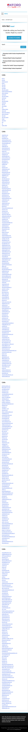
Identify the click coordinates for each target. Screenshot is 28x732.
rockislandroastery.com (6, 363)
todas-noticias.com (6, 572)
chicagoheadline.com (6, 143)
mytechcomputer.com (6, 371)
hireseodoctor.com (6, 229)
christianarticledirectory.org (7, 541)
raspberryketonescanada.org (8, 323)
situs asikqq (4, 106)
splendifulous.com (5, 240)
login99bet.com (5, 138)
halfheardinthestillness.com (7, 493)
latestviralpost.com (6, 615)
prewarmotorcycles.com (7, 415)
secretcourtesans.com (6, 140)
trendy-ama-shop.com (6, 302)
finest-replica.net (5, 293)
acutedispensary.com (6, 674)
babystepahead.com (6, 690)
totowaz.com (4, 679)
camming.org (4, 144)
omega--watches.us (6, 400)
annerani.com (4, 434)
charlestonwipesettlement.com (8, 680)
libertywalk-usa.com (6, 387)
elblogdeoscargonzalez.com (7, 475)
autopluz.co (4, 407)
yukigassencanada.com (6, 216)
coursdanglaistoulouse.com (7, 394)
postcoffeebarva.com (6, 598)
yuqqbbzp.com (5, 219)
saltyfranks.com (5, 433)
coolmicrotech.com (6, 339)
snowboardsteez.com (6, 625)
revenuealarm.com (5, 366)
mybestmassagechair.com (7, 494)
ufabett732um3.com (6, 281)
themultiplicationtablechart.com (8, 536)
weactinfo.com (5, 633)
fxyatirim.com (4, 185)
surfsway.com (5, 201)
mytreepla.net (5, 234)
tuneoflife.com (5, 705)
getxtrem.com (5, 632)
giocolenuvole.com (6, 178)
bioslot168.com (5, 373)
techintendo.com (5, 195)
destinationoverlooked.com (7, 692)
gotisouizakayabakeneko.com (8, 590)
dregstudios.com (5, 450)
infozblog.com (5, 471)
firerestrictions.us (5, 467)
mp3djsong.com (5, 392)
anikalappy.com (5, 261)
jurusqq (3, 80)
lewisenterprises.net (6, 172)
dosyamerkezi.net (5, 418)
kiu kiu (3, 83)
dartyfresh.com (5, 170)
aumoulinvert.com (5, 509)
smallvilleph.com (5, 446)
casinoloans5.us (5, 502)
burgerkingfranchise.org (7, 601)
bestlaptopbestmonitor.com (7, 483)
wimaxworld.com (5, 462)
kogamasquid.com (5, 535)
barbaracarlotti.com (6, 525)
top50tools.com (5, 429)
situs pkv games (5, 90)
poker (3, 716)
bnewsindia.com (5, 313)
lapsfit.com (4, 230)
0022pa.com (4, 437)
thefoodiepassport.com (6, 510)
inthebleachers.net (5, 528)
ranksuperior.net (5, 688)
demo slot (4, 111)
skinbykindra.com (5, 357)
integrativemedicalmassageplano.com (9, 653)
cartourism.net (5, 520)
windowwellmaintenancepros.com (9, 706)
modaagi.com (4, 444)
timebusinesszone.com (6, 701)
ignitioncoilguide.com (6, 370)
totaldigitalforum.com (6, 347)
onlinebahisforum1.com (6, 141)
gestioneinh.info (5, 295)
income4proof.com (6, 159)
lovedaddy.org (5, 651)
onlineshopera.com (6, 169)
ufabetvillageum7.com (6, 251)
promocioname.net (6, 460)
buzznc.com (4, 353)
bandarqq (4, 103)
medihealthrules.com (6, 324)
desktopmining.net (6, 527)
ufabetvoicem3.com (6, 253)
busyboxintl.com (5, 594)
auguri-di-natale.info (6, 397)
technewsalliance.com (6, 276)
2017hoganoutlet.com (6, 556)
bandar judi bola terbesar (7, 91)
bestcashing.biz (5, 465)
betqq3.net (4, 501)
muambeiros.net (5, 470)
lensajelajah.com (5, 162)
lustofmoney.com (5, 700)
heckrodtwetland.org (6, 491)
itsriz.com (4, 580)
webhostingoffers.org (6, 190)
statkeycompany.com (6, 425)
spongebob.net (5, 593)
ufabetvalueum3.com (6, 248)
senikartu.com (5, 573)
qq (2, 124)
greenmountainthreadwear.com (8, 672)
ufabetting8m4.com (6, 245)
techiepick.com (5, 315)
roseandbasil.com (5, 486)
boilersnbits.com (5, 614)
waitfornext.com (5, 285)
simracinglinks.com (6, 416)
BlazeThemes (18, 729)
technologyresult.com (6, 188)
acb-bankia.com (5, 656)
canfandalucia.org (5, 329)
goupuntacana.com (6, 148)
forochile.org (4, 455)
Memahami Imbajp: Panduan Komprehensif (12, 68)
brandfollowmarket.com (7, 682)
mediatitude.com (5, 413)
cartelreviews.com (5, 200)
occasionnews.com (6, 698)
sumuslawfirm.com (6, 669)
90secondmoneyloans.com (7, 208)
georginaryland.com (6, 484)
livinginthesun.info (5, 578)
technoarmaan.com (6, 349)
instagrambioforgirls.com (7, 627)
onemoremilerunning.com (7, 624)
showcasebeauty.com (6, 421)
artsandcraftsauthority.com (7, 374)
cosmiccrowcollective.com (7, 586)
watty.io (3, 577)
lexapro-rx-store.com (6, 530)
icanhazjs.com (4, 515)
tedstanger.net (5, 279)
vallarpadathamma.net (6, 603)
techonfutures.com (6, 319)
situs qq (3, 99)
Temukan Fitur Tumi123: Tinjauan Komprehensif (13, 65)
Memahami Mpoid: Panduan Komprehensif (12, 58)
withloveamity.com (6, 182)
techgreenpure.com (6, 196)
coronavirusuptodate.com (7, 222)
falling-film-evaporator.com (7, 667)
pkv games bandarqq (10, 720)
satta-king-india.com (6, 214)
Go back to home (14, 38)
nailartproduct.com (6, 203)
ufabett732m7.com (6, 303)
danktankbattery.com (6, 643)
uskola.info (4, 282)
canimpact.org (5, 517)
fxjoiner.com (4, 355)
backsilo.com (4, 661)
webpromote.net (5, 476)
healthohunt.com (5, 271)
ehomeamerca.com (6, 193)
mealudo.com (4, 645)
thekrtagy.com (5, 336)
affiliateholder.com (6, 708)
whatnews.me (5, 290)
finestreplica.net (5, 268)
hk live (3, 119)
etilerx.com (4, 266)
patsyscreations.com (6, 157)
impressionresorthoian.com (7, 664)
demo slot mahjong (6, 112)
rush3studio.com (5, 564)
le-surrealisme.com (6, 420)
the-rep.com (4, 431)
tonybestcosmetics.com (6, 352)
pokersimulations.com (6, 235)
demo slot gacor (5, 114)
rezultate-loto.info (5, 238)
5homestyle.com (5, 543)
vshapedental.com (5, 327)
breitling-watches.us (6, 402)
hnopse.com (4, 696)
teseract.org (4, 300)
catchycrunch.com (5, 153)
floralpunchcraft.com (6, 640)
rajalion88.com (5, 146)
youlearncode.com (5, 183)
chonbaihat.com (5, 473)
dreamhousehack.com (6, 340)
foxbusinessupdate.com (7, 649)
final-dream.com (5, 292)
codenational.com (5, 360)
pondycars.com (5, 318)
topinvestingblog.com (6, 428)
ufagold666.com (5, 310)
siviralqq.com (4, 662)
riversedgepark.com (6, 149)
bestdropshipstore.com (6, 198)
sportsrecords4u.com (6, 242)
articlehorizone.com (6, 217)
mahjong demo (5, 109)
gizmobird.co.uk (5, 391)
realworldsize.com (5, 604)
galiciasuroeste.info (6, 447)
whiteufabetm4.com (6, 259)
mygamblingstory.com (6, 552)
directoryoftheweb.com (7, 560)
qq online (4, 88)
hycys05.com (4, 622)
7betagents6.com (5, 221)
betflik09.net (4, 164)
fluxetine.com (4, 497)
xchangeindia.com (5, 337)
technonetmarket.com (6, 277)
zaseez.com (4, 151)
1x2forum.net (4, 136)
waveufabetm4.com (6, 255)
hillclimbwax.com (5, 695)
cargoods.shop (5, 581)
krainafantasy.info (5, 570)
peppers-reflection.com (6, 703)
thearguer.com (5, 637)
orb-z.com (4, 609)
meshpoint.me (5, 591)
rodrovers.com (5, 211)
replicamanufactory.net (6, 237)
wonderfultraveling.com (7, 459)
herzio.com (4, 567)
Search (3, 44)
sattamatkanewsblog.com (7, 675)
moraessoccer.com (5, 454)
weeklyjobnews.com (6, 683)
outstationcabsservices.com (7, 334)
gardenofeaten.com (6, 620)
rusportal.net (4, 575)
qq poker (23, 720)
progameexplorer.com (6, 361)
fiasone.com (4, 641)
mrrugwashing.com (6, 654)
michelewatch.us (5, 399)
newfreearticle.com (6, 617)
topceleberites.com (6, 243)
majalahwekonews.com (7, 554)
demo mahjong (5, 93)
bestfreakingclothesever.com (8, 666)
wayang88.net (5, 256)
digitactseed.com (5, 204)
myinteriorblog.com (6, 311)
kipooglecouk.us (5, 505)
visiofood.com (5, 305)
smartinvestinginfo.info (6, 274)
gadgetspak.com (5, 225)
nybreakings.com (5, 332)
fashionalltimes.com (6, 345)
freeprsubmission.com (6, 308)
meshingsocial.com (6, 635)
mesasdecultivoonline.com (7, 612)
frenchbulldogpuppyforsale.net (8, 533)
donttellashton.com (6, 562)
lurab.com (4, 368)
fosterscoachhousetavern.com (8, 611)
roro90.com (4, 565)
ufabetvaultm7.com (6, 250)
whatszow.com (5, 191)
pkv (2, 107)
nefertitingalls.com (5, 156)
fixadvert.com (4, 405)
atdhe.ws (4, 489)
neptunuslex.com (5, 395)
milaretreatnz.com (5, 442)
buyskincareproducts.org (7, 531)
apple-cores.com (5, 522)
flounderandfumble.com (7, 269)
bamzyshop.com (5, 316)
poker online (4, 125)
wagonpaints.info (5, 284)
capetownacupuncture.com (7, 583)
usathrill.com (4, 326)
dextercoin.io (4, 539)
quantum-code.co (5, 289)
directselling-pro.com (6, 365)
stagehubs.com (5, 135)
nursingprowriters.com (6, 671)
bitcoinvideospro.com (6, 585)
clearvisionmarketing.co (6, 287)
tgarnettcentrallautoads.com (8, 403)
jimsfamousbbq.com (6, 386)
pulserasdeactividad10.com (7, 523)
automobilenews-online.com (8, 344)
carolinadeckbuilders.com (7, 426)
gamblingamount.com (6, 693)
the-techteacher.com (6, 342)
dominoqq (4, 94)
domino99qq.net (5, 559)
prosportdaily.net (5, 297)
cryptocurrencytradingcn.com (8, 677)
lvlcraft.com (4, 206)
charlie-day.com (5, 646)
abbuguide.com (5, 187)
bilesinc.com (4, 441)
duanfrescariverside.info (7, 264)
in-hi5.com (4, 569)
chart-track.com (5, 457)
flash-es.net (4, 658)
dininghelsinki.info (5, 263)
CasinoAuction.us (5, 504)
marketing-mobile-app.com (7, 638)
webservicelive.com (6, 376)
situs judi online (5, 101)
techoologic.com (5, 321)
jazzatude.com (5, 436)
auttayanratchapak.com (7, 596)
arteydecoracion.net (6, 480)
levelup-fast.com (5, 232)
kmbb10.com (4, 630)
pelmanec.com (5, 557)
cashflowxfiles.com (6, 628)
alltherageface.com (6, 358)
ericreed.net (4, 496)
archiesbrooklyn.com (6, 468)
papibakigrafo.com (6, 514)
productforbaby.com (6, 607)
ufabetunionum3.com (6, 247)
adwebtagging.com (6, 687)
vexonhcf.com (5, 410)
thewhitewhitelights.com (7, 488)
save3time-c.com (5, 408)
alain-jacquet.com (5, 588)
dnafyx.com (4, 177)
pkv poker (8, 721)
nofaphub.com (5, 154)
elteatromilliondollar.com (7, 599)
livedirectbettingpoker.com (7, 648)
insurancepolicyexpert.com (7, 423)
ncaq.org (3, 166)
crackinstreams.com (6, 224)
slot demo (4, 120)
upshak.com (4, 659)
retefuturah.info (5, 272)
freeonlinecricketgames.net (7, 463)
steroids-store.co (5, 478)
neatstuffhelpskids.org (6, 452)
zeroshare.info (5, 439)
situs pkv (3, 85)
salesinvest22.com (5, 298)
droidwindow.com (5, 306)
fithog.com (4, 481)
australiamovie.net (5, 389)
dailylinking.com (5, 175)
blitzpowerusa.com (6, 619)
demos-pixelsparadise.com (7, 412)
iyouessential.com (5, 180)
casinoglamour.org (6, 538)
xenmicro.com (5, 167)
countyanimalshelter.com (7, 685)
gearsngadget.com (6, 227)
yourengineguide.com (6, 331)
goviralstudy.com (5, 518)
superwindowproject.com (7, 512)
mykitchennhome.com (6, 507)
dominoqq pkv (5, 81)
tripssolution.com (5, 212)
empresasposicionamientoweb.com (9, 350)
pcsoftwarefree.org (6, 174)
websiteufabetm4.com (6, 258)
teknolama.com (5, 606)
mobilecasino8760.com (6, 499)
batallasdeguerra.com (6, 449)
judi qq (3, 78)
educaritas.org (5, 161)
